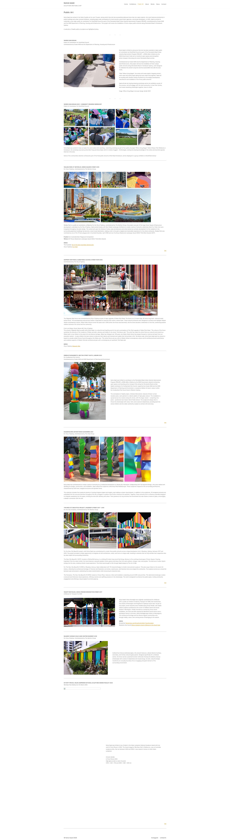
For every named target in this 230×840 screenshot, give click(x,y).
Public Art (140, 4)
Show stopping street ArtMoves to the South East (145, 625)
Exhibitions (133, 4)
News (158, 4)
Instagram (154, 838)
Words (152, 4)
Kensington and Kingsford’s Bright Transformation (140, 623)
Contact (163, 4)
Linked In (163, 838)
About (147, 4)
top (165, 250)
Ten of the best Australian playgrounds (83, 245)
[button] (76, 117)
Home (126, 4)
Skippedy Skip (76, 346)
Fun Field (75, 246)
